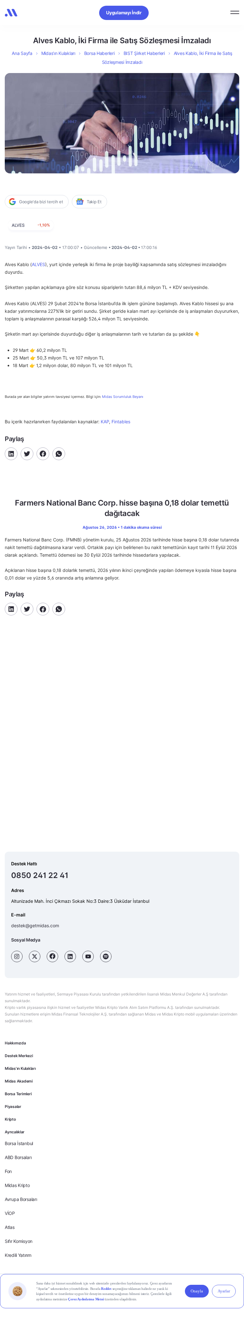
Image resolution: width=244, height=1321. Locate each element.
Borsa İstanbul (19, 1143)
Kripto (10, 1119)
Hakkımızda (15, 1043)
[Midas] (11, 13)
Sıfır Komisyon (18, 1241)
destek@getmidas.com (35, 925)
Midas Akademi (19, 1081)
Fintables (121, 421)
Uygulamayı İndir (124, 12)
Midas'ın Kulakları (20, 1068)
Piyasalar (13, 1106)
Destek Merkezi (19, 1055)
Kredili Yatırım (18, 1255)
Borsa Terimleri (18, 1093)
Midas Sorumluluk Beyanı (122, 397)
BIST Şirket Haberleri (144, 53)
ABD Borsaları (18, 1157)
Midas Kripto (17, 1185)
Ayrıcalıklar (14, 1132)
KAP (105, 421)
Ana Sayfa (22, 53)
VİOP (10, 1213)
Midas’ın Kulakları (58, 53)
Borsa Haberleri (99, 53)
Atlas (10, 1227)
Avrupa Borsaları (21, 1199)
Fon (8, 1171)
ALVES (38, 264)
